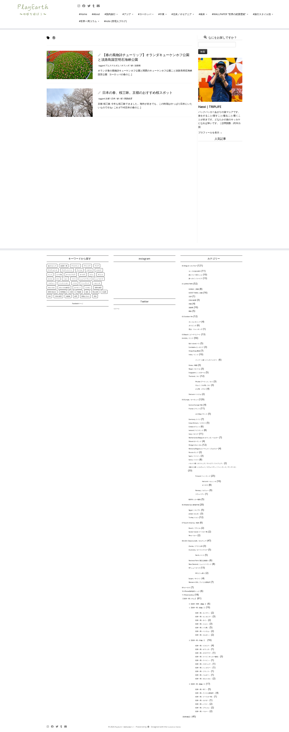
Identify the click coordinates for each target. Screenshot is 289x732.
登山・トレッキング (195, 329)
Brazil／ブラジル (195, 528)
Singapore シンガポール (197, 373)
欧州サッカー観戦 (195, 499)
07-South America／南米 (190, 523)
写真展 (79, 292)
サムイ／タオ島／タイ (202, 385)
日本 (113, 98)
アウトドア (87, 266)
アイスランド (75, 266)
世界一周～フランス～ (202, 671)
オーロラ (82, 274)
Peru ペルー (193, 535)
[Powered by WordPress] (148, 727)
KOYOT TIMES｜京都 (196, 293)
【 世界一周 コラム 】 (189, 598)
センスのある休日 (195, 271)
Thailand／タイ (194, 376)
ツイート (117, 309)
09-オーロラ (186, 587)
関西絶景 (128, 98)
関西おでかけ (85, 296)
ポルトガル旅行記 (64, 287)
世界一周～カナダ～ (202, 700)
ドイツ (74, 279)
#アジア (127, 14)
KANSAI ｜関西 (194, 289)
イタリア (99, 270)
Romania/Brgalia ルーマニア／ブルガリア (203, 449)
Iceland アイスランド (196, 430)
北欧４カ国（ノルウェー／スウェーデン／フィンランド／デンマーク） (213, 467)
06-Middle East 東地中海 (190, 505)
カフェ (91, 274)
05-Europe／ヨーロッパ (190, 400)
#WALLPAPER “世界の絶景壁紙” (229, 14)
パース (75, 283)
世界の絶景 (98, 287)
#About (96, 14)
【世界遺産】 (186, 717)
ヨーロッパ (77, 287)
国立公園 (95, 292)
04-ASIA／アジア (187, 338)
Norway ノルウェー (202, 490)
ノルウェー (51, 283)
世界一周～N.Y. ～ (201, 689)
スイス (50, 279)
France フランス (194, 409)
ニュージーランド (85, 279)
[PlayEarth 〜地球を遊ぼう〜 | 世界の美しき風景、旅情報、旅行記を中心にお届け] (33, 10)
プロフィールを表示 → (210, 132)
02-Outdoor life (187, 316)
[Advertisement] (220, 193)
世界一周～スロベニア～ (203, 664)
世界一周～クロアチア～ (203, 653)
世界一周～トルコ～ (202, 624)
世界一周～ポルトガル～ (203, 679)
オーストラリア (70, 274)
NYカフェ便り (200, 573)
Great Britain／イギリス (197, 423)
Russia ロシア (193, 452)
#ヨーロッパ (145, 14)
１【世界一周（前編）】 (197, 607)
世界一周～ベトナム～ (202, 631)
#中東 (161, 14)
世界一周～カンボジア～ (203, 617)
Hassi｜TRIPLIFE (209, 107)
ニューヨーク (99, 279)
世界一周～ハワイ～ (202, 704)
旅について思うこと (195, 275)
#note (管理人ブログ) (115, 21)
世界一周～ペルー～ (202, 711)
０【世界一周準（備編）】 (198, 604)
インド (50, 274)
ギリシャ (100, 274)
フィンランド (85, 283)
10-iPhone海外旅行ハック (191, 591)
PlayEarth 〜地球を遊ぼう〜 (124, 727)
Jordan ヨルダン (194, 514)
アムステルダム (112, 65)
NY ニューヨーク (194, 568)
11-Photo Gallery (188, 595)
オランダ (125, 65)
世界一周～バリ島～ (202, 628)
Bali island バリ (194, 343)
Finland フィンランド (202, 476)
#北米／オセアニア (181, 14)
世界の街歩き (52, 292)
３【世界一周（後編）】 (197, 684)
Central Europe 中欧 (196, 405)
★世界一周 (63, 266)
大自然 (104, 292)
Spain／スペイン (194, 456)
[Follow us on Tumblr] (95, 6)
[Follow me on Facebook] (84, 6)
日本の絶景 (58, 296)
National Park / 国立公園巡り (199, 560)
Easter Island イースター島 (198, 532)
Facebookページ (77, 303)
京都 (107, 98)
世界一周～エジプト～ (202, 613)
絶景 (75, 296)
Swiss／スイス (194, 460)
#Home (83, 14)
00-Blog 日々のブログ (189, 266)
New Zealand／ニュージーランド (200, 564)
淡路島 (137, 65)
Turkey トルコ (194, 517)
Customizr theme (174, 727)
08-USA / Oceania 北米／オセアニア (194, 541)
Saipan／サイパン (195, 578)
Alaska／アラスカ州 (196, 546)
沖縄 (190, 304)
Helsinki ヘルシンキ (209, 481)
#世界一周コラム (88, 21)
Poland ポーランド (195, 441)
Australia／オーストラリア (198, 550)
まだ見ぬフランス (201, 414)
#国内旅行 (110, 14)
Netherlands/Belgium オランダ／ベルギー (203, 438)
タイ (57, 279)
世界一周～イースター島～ (204, 697)
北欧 (86, 292)
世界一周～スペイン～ (202, 660)
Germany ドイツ (194, 419)
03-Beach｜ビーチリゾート (191, 334)
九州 (190, 296)
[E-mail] (99, 6)
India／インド (193, 354)
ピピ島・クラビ (200, 389)
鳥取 (190, 311)
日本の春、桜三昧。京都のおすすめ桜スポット (137, 92)
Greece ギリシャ (194, 427)
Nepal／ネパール (194, 369)
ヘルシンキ (96, 283)
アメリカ (79, 270)
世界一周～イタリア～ (202, 646)
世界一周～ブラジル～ (202, 708)
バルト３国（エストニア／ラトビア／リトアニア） (206, 463)
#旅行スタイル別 (262, 14)
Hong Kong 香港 (194, 351)
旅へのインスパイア (195, 278)
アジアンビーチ (52, 270)
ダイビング (192, 325)
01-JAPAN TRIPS (187, 284)
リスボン (87, 287)
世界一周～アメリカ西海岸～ (205, 693)
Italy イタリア (193, 434)
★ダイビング (52, 266)
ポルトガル (51, 287)
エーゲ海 (59, 274)
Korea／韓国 (193, 365)
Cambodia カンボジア (196, 347)
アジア (97, 266)
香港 (95, 296)
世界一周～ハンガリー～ (203, 668)
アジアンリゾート (67, 270)
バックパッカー (63, 283)
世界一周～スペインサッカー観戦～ (207, 657)
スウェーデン (199, 494)
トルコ (65, 279)
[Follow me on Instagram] (79, 6)
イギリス (89, 270)
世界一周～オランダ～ (202, 649)
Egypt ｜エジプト (195, 510)
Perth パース (199, 555)
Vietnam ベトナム (195, 394)
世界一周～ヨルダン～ (202, 635)
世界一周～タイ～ (201, 620)
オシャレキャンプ (195, 322)
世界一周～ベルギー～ (202, 675)
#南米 (202, 14)
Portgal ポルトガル (195, 445)
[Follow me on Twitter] (90, 6)
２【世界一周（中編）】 (198, 640)
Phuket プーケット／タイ (204, 382)
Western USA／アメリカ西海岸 (199, 582)
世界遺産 (63, 292)
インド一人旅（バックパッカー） (206, 360)
